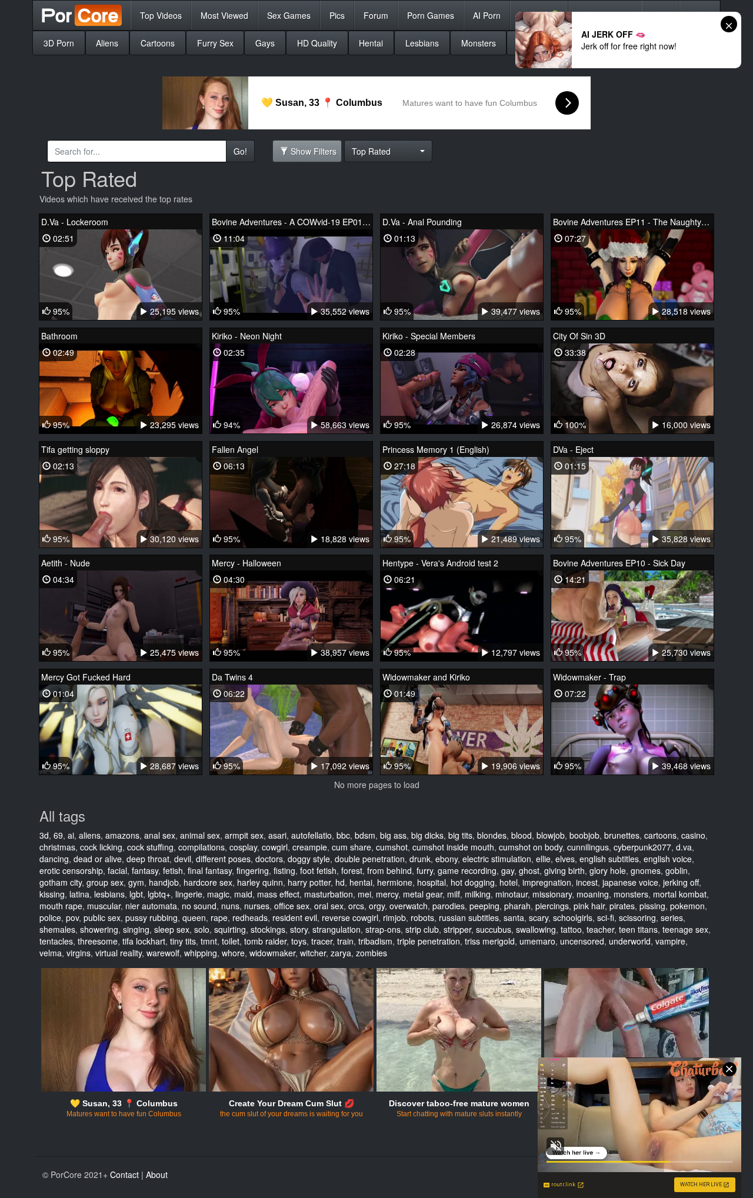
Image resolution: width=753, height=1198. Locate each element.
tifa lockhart (143, 941)
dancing (54, 859)
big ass (393, 835)
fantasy (145, 870)
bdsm (365, 835)
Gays (265, 43)
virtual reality (118, 953)
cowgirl (275, 847)
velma (50, 953)
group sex (105, 882)
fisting (284, 870)
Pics (337, 15)
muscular (104, 906)
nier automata (151, 906)
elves (565, 859)
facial (117, 870)
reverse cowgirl (350, 917)
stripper (457, 929)
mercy (387, 894)
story (299, 929)
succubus (493, 929)
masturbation (328, 894)
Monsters (478, 43)
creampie (309, 847)
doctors (269, 859)
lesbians (109, 894)
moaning (593, 894)
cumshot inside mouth (453, 847)
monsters (631, 894)
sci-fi (605, 917)
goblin (676, 870)
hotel (508, 882)
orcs (356, 906)
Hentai (371, 43)
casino (693, 835)
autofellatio (311, 835)
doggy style (309, 859)
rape (219, 917)
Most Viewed (224, 15)
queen (194, 917)
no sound (199, 906)
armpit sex (244, 835)
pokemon (687, 906)
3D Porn (59, 43)
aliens (90, 835)
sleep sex (171, 929)
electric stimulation (496, 859)
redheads (250, 917)
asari (277, 835)
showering (99, 929)
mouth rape (60, 906)
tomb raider (265, 941)
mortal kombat (680, 894)
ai (71, 835)
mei (364, 894)
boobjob (584, 835)
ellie (543, 859)
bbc (343, 835)
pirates (622, 906)
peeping (484, 906)
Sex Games (289, 15)
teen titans (638, 929)
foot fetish (318, 870)
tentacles (56, 941)
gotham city (60, 882)
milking (478, 894)
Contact (124, 1174)
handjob (164, 882)
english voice (668, 859)
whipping (200, 953)
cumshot (392, 847)
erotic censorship (71, 870)
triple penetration (428, 941)
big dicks (427, 835)
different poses (223, 859)
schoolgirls (572, 917)
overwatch (408, 906)
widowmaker (272, 953)
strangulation (336, 929)
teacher (600, 929)
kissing (52, 894)
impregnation (546, 882)
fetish (173, 870)
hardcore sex (208, 882)
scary (538, 917)
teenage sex (685, 929)
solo (201, 929)
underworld (630, 941)
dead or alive (98, 859)
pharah (517, 906)
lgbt (136, 894)
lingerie (188, 894)
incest (587, 882)
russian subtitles (469, 917)
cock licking (101, 847)
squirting (230, 929)
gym (136, 882)
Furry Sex (215, 43)
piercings (552, 906)
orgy (377, 906)
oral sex (329, 906)
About (157, 1174)
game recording (467, 870)
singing (136, 929)
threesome (98, 941)
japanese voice (630, 882)
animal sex (200, 835)
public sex (102, 917)
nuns (230, 906)
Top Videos (161, 15)
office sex (291, 906)
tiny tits (183, 941)
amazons (122, 835)
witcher (313, 953)
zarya (341, 953)
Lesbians (422, 43)
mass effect (278, 894)
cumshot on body (530, 847)
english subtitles (609, 859)
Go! (240, 151)
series (672, 917)
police (50, 917)
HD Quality (317, 43)
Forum (376, 15)
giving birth (564, 870)
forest (351, 870)
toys (298, 941)
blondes (492, 835)
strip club (422, 929)
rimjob (394, 917)
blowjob (551, 835)
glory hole (607, 870)
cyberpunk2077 (642, 847)
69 (58, 835)
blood (521, 835)
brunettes (621, 835)
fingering (252, 870)
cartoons (660, 835)
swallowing (536, 929)
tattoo (571, 929)
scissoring (637, 917)
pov (72, 917)
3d (44, 835)
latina (79, 894)
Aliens (107, 43)
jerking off (681, 882)
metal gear (422, 894)
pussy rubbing (151, 917)
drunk (420, 859)
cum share (351, 847)
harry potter (309, 882)
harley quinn (260, 882)
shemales (57, 929)
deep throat (147, 859)
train (345, 941)
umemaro (537, 941)
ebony (446, 859)
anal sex (159, 835)
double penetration (370, 859)
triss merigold (490, 941)
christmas (57, 847)
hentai (360, 882)
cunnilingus (588, 847)
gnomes (646, 870)
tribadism (375, 941)
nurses (256, 906)
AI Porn (487, 15)
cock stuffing (150, 847)
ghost (529, 870)
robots (422, 917)
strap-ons (383, 929)
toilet (230, 941)
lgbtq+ (159, 894)
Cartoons (158, 43)
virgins (78, 953)
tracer (321, 941)
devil (182, 859)
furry (425, 870)
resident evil (294, 917)
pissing (652, 906)
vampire (670, 941)
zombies (371, 953)
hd (340, 882)
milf (453, 894)
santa (514, 917)
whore (233, 953)
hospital (431, 882)
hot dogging (473, 882)
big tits (460, 835)
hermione (394, 882)
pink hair (589, 906)
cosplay (243, 847)
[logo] (82, 15)
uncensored (582, 941)
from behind (389, 870)
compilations (201, 847)
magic (218, 894)
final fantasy (210, 870)
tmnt (209, 941)
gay (507, 870)
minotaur (511, 894)
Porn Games (430, 15)
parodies (448, 906)
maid (243, 894)
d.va (684, 847)
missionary (552, 894)
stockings (268, 929)
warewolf (162, 953)
